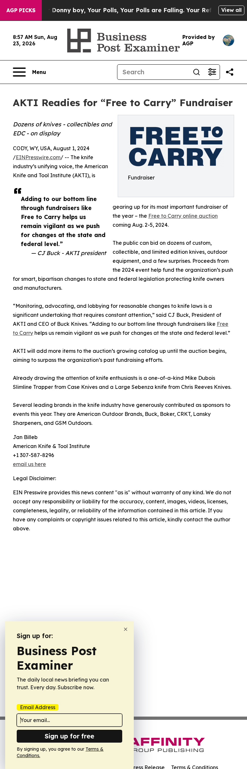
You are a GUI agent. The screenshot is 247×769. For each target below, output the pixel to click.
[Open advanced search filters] (212, 72)
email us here (29, 464)
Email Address (37, 707)
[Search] (196, 72)
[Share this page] (229, 72)
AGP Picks (20, 10)
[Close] (126, 629)
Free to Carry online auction (183, 216)
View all (231, 10)
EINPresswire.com (38, 157)
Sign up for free (69, 736)
